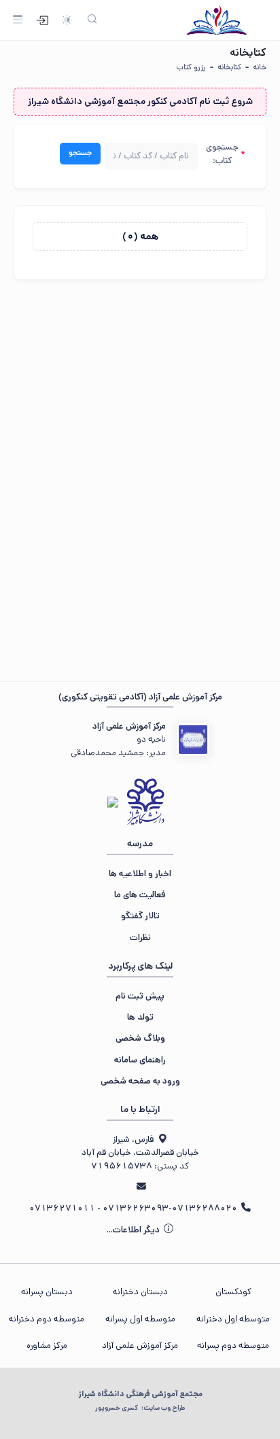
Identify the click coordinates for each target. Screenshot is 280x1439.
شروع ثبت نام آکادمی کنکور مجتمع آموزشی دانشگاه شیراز (140, 101)
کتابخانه (229, 67)
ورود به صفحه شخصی (140, 1081)
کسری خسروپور (140, 1407)
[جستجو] (92, 20)
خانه (259, 67)
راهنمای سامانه (140, 1060)
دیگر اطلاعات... (134, 1230)
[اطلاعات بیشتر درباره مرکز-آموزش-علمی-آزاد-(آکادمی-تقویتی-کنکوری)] (193, 740)
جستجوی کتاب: (222, 154)
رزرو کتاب (191, 67)
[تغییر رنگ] (66, 20)
